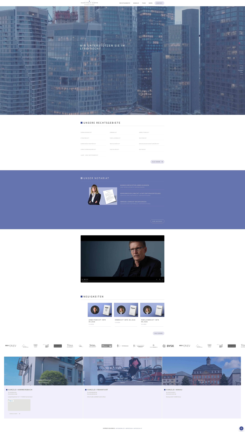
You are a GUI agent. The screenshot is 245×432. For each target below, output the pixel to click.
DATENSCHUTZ (138, 428)
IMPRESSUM (129, 428)
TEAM (144, 3)
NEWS (151, 3)
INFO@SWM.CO (120, 428)
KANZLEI (136, 3)
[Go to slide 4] (241, 72)
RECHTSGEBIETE (125, 3)
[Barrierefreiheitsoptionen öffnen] (241, 428)
